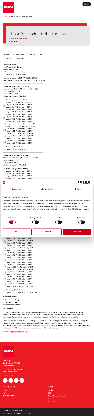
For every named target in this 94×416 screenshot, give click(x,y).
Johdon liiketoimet (19, 38)
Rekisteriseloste (7, 413)
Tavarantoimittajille (9, 396)
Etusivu (5, 16)
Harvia (50, 390)
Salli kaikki (77, 232)
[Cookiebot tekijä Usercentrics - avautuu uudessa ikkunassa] (81, 182)
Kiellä (17, 232)
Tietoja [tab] (77, 189)
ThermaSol (52, 402)
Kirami (50, 399)
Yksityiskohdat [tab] (47, 189)
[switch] (35, 222)
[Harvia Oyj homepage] (8, 7)
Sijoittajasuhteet (8, 393)
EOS (49, 393)
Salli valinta (47, 232)
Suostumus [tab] (16, 189)
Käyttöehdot (17, 413)
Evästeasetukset (27, 413)
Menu (86, 4)
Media (5, 390)
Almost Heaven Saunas (56, 396)
